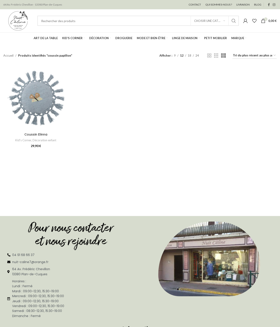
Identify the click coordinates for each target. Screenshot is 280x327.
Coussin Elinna (35, 134)
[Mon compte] (245, 20)
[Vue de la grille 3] (216, 55)
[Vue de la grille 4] (223, 55)
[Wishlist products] (254, 20)
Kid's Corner (23, 140)
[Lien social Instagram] (274, 5)
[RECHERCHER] (234, 21)
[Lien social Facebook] (268, 5)
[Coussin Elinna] (35, 97)
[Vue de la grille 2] (209, 55)
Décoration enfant (44, 140)
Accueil (8, 55)
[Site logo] (18, 20)
